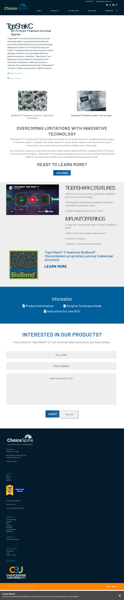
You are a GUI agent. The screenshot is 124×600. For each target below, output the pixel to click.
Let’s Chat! (62, 172)
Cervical (8, 521)
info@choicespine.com (13, 457)
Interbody (9, 527)
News (8, 478)
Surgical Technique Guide (83, 306)
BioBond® (9, 531)
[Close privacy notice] (120, 595)
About (39, 10)
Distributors (73, 10)
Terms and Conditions (13, 501)
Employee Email (11, 461)
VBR (7, 523)
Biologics (9, 525)
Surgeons (109, 10)
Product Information (39, 306)
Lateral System (11, 529)
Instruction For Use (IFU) (63, 311)
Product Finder (11, 555)
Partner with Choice (12, 539)
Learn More (15, 78)
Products (55, 10)
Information (10, 551)
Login (8, 553)
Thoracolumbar (11, 519)
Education (92, 10)
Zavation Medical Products (14, 508)
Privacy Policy (10, 504)
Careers (8, 480)
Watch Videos (16, 73)
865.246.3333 (89, 1)
